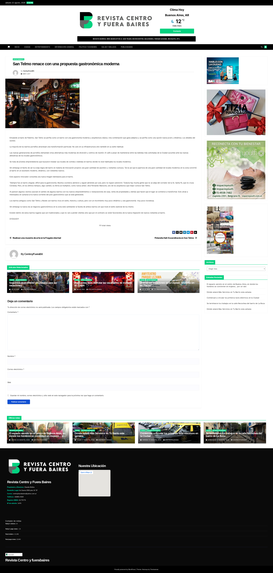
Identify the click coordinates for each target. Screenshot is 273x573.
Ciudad (27, 47)
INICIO (17, 47)
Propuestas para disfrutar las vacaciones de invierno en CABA (103, 284)
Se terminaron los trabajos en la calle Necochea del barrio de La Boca (236, 303)
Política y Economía (88, 47)
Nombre (11, 356)
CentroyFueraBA (28, 71)
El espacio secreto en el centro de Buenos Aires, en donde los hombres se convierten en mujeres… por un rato (37, 436)
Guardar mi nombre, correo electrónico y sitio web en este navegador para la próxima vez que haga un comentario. (57, 395)
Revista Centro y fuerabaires (27, 560)
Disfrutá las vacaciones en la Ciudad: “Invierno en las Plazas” (167, 284)
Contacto (177, 31)
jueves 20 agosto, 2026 (20, 440)
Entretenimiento (42, 47)
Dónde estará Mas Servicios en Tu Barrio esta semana (229, 309)
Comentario (12, 312)
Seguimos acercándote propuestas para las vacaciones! (33, 284)
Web (9, 382)
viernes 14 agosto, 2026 (152, 440)
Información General (64, 47)
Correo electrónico (15, 369)
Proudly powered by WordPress (125, 569)
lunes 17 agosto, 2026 (86, 440)
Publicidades (127, 47)
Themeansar (154, 569)
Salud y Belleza (109, 47)
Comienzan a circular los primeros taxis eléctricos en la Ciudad (233, 298)
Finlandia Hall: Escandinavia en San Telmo (174, 238)
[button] (262, 47)
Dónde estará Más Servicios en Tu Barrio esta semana (229, 292)
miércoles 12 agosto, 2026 (218, 440)
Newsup (145, 569)
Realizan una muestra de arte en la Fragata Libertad (37, 238)
